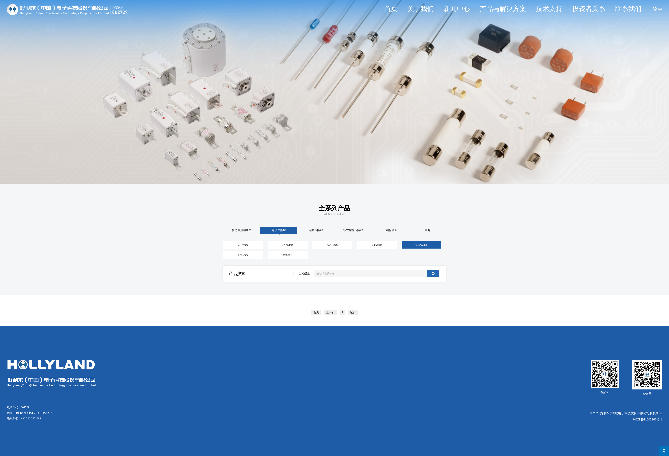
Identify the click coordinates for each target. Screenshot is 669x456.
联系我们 (628, 8)
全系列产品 (334, 208)
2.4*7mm (243, 245)
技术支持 (549, 8)
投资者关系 (588, 8)
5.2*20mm (377, 245)
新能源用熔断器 (241, 230)
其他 (427, 230)
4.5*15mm (332, 245)
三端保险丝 (390, 230)
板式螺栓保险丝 (353, 230)
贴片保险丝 (316, 230)
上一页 (330, 312)
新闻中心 (457, 8)
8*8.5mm (243, 255)
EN (660, 8)
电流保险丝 (279, 230)
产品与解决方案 (503, 8)
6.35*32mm (421, 245)
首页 (391, 8)
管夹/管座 (287, 255)
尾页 (353, 312)
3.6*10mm (287, 245)
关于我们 (420, 8)
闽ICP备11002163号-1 (647, 419)
